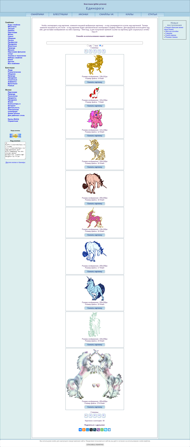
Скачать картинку (94, 82)
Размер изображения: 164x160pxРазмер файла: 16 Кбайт (95, 164)
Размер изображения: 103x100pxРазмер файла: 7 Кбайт (95, 103)
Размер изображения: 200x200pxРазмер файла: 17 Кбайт (95, 269)
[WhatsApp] (102, 429)
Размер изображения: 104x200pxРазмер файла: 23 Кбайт (95, 342)
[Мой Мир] (87, 429)
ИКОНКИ (83, 14)
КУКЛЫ (129, 14)
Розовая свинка (171, 37)
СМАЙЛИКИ (37, 14)
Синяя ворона (170, 35)
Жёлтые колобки (171, 31)
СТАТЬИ (152, 14)
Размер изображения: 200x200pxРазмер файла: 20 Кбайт (95, 305)
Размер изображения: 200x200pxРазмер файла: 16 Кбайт (95, 201)
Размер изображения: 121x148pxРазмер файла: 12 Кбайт (95, 133)
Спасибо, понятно (95, 445)
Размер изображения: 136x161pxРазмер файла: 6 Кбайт (95, 79)
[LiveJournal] (94, 429)
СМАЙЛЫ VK (106, 14)
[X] (91, 429)
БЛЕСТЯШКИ (60, 14)
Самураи (168, 33)
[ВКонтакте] (80, 429)
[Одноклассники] (83, 429)
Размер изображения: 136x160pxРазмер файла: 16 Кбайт (95, 232)
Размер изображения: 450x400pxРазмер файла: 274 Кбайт (95, 404)
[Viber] (98, 429)
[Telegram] (109, 429)
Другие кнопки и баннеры (15, 162)
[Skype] (105, 429)
